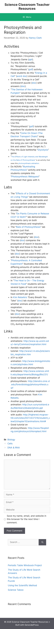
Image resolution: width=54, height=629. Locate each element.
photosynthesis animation (28, 163)
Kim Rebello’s (20, 297)
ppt (30, 59)
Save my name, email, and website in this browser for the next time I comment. (26, 519)
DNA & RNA (13, 447)
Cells (10, 443)
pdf (31, 69)
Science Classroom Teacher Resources (27, 7)
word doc (22, 76)
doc (34, 83)
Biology (11, 439)
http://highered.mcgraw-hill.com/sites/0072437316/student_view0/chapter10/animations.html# (30, 418)
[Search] (42, 542)
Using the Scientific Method (22, 585)
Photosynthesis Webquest (25, 176)
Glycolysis (43, 149)
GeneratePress (32, 625)
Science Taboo (15, 590)
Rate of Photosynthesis (28, 227)
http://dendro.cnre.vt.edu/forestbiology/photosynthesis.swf (30, 384)
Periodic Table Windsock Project (25, 565)
